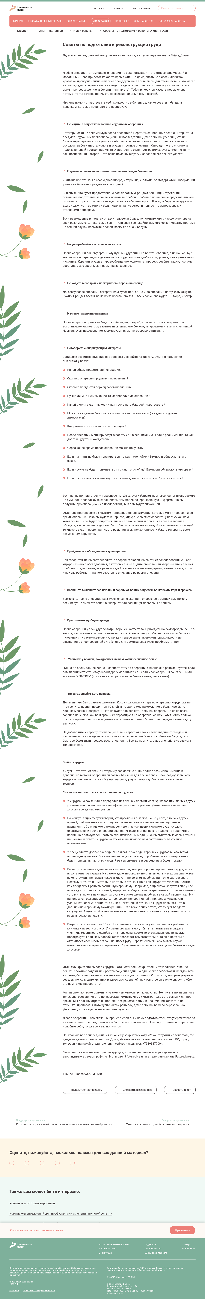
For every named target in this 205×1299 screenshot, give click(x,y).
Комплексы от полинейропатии (32, 1203)
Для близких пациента (156, 1253)
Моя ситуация (105, 1253)
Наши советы (82, 30)
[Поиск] (191, 8)
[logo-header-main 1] (46, 1245)
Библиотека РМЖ (107, 1248)
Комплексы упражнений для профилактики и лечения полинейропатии (60, 1213)
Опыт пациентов (51, 30)
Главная (22, 30)
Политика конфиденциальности (39, 1290)
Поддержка (150, 1244)
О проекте (14, 1290)
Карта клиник (189, 1248)
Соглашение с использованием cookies (36, 1230)
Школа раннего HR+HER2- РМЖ (114, 1244)
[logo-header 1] (20, 8)
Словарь (186, 1244)
